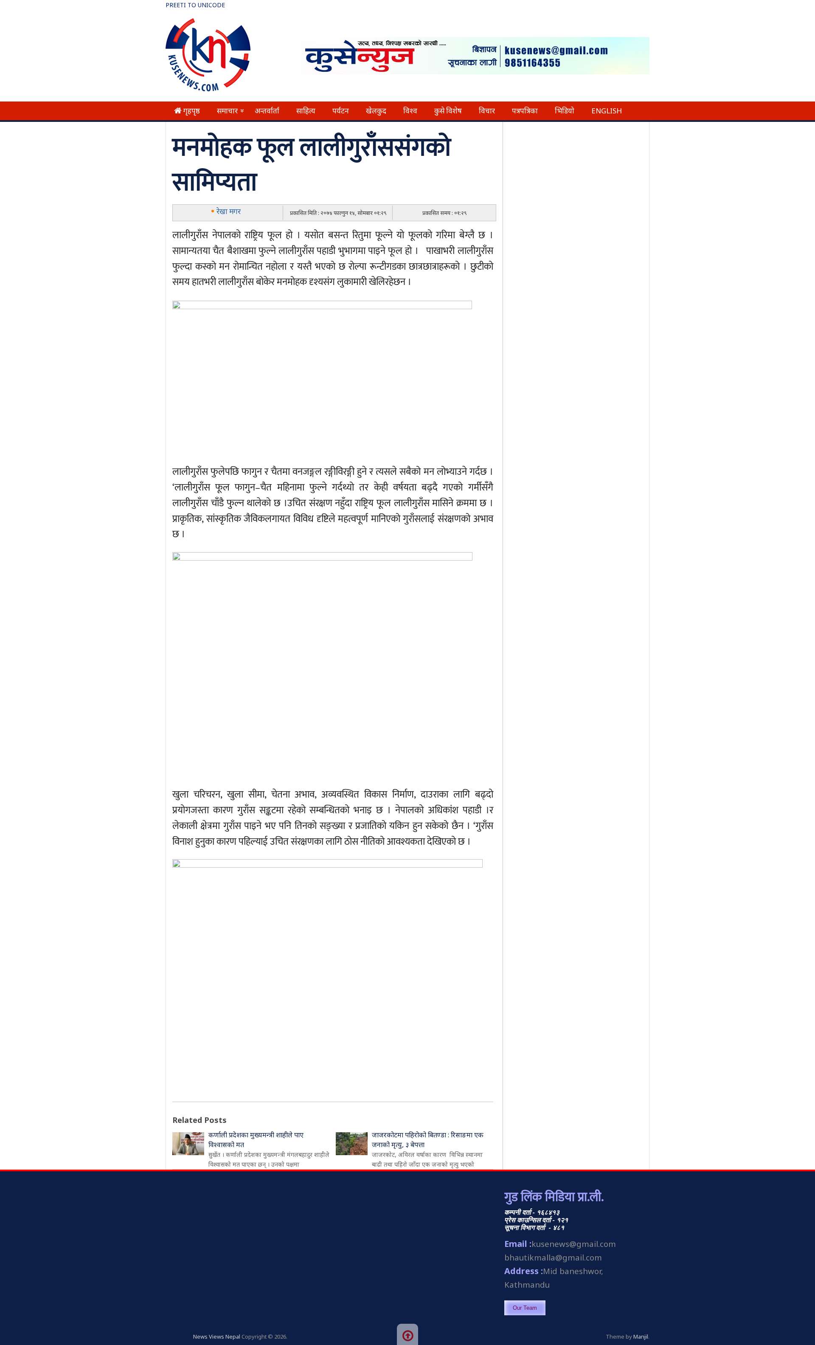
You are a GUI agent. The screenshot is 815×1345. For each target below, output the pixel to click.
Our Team (525, 1308)
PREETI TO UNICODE (195, 5)
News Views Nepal (216, 1336)
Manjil (640, 1336)
